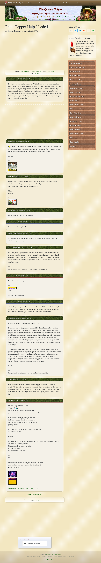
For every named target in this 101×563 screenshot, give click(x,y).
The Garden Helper (15, 2)
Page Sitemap (57, 554)
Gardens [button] (42, 3)
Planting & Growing (76, 88)
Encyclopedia (74, 142)
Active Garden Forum (34, 494)
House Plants (74, 100)
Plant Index (73, 138)
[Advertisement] (35, 51)
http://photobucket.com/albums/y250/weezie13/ (23, 488)
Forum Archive (75, 71)
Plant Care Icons (75, 129)
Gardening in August (76, 80)
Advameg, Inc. (50, 554)
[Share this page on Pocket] (89, 30)
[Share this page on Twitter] (76, 30)
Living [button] (91, 3)
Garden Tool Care (76, 121)
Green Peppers (51, 71)
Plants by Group (75, 92)
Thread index (37, 73)
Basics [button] (30, 3)
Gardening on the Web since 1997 (67, 17)
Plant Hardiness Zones (77, 109)
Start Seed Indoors (76, 117)
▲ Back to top (50, 560)
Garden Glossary (75, 125)
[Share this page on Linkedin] (80, 30)
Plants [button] (54, 3)
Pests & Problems (75, 113)
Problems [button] (66, 3)
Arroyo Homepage (19, 241)
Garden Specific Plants (77, 96)
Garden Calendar (75, 76)
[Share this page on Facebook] (71, 30)
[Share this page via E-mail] (93, 30)
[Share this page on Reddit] (84, 30)
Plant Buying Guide (76, 105)
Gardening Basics (75, 84)
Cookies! (73, 146)
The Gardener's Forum (77, 67)
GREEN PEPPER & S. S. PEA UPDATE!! (31, 71)
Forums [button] (79, 3)
